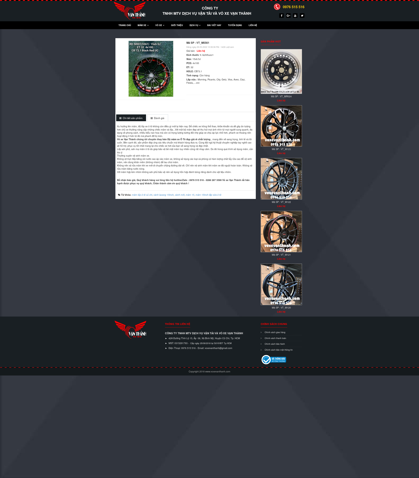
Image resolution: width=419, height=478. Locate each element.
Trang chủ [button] (124, 25)
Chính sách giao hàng (275, 332)
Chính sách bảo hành (275, 343)
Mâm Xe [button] (142, 25)
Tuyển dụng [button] (235, 25)
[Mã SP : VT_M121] (281, 231)
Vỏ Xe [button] (159, 25)
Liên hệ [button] (253, 25)
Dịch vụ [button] (194, 25)
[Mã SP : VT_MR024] (281, 71)
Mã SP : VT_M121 (281, 254)
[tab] (131, 118)
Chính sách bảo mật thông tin (279, 349)
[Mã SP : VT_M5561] (151, 68)
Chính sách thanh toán (275, 338)
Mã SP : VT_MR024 (281, 96)
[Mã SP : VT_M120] (281, 284)
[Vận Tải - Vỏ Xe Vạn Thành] (130, 10)
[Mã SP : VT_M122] (281, 178)
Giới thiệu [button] (177, 25)
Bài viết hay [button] (214, 25)
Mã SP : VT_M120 (281, 307)
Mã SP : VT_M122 (281, 202)
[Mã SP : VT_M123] (281, 125)
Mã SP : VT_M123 (281, 149)
